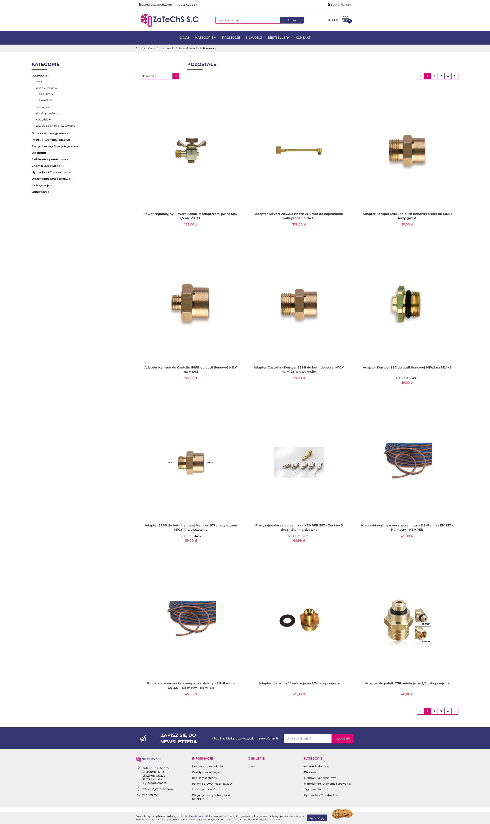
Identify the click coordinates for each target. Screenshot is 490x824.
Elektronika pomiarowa (49, 159)
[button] (202, 759)
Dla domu (39, 153)
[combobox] (159, 76)
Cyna (38, 82)
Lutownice (42, 107)
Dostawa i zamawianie (207, 766)
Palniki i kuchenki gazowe (51, 140)
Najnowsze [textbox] (149, 75)
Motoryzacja (41, 185)
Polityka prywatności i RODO (212, 783)
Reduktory (46, 94)
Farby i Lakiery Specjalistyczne (54, 146)
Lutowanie (40, 76)
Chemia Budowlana (46, 166)
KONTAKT (303, 37)
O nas (252, 766)
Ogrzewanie (41, 192)
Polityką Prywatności (197, 816)
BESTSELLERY (279, 37)
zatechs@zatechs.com (157, 789)
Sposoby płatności (204, 789)
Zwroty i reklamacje (205, 772)
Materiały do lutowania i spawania (327, 783)
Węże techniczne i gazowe (51, 179)
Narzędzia (42, 119)
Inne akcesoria (45, 88)
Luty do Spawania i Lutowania (55, 125)
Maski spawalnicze (47, 113)
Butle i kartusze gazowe (49, 133)
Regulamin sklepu (204, 778)
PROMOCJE (231, 37)
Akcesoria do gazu (316, 766)
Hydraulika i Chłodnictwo (50, 172)
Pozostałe (45, 100)
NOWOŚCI (254, 37)
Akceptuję (317, 818)
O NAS (184, 37)
